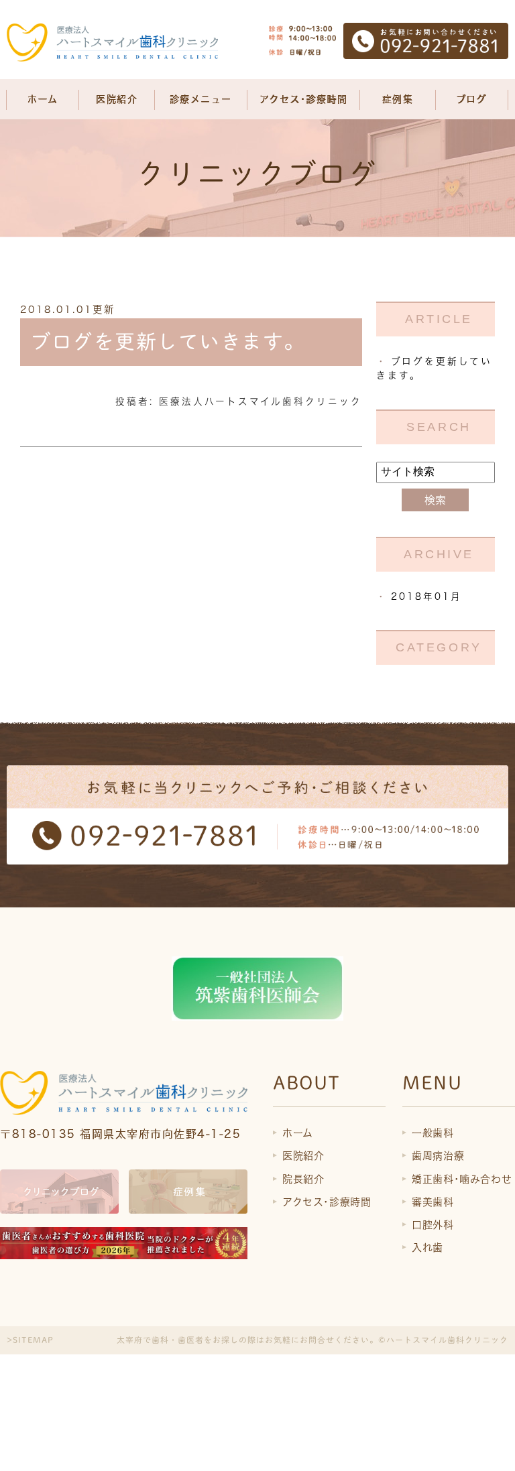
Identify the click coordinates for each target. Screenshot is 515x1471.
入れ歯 (427, 1247)
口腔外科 (432, 1225)
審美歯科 (432, 1202)
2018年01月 (426, 596)
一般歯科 (432, 1133)
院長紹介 (303, 1179)
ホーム (42, 99)
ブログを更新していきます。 (167, 342)
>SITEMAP (30, 1340)
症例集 (398, 99)
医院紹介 (303, 1156)
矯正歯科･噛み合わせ (462, 1179)
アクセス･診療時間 (304, 99)
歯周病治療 (438, 1156)
